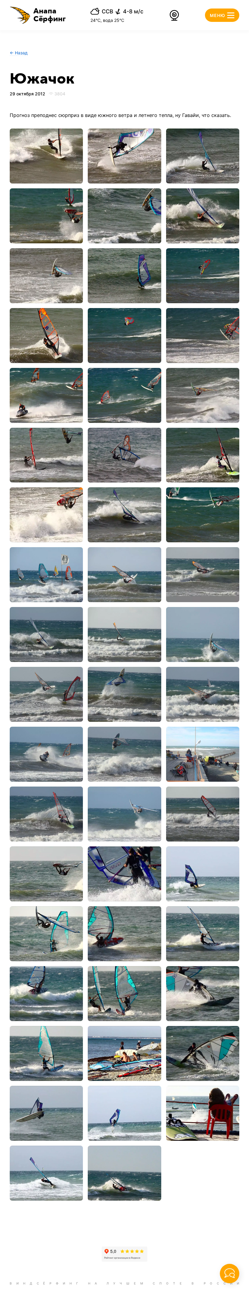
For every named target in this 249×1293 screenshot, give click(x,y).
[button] (38, 15)
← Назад (19, 52)
